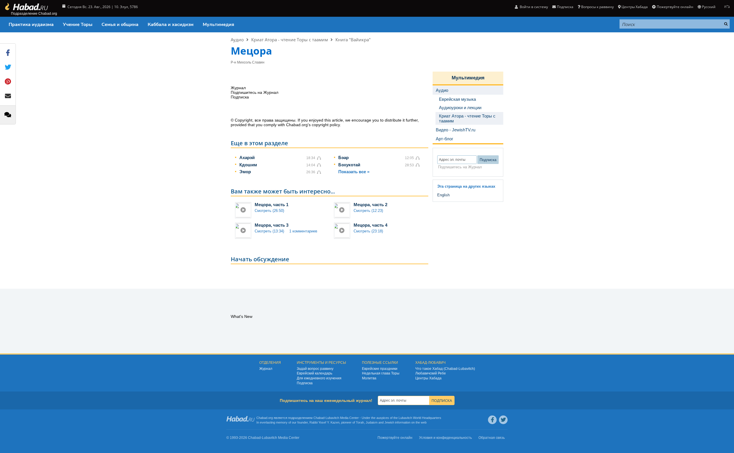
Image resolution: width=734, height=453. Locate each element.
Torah (360, 422)
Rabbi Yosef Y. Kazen (324, 422)
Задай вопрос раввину (315, 369)
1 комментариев (303, 231)
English (443, 195)
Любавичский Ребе (430, 373)
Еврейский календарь (314, 373)
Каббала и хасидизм (171, 24)
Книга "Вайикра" (353, 39)
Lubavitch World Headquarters (420, 418)
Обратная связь (491, 438)
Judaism (372, 422)
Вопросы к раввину (597, 6)
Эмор (245, 171)
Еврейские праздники (379, 369)
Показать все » (353, 171)
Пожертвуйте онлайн (675, 6)
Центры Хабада (428, 378)
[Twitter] (503, 419)
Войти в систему (533, 6)
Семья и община (120, 24)
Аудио (237, 39)
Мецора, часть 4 (370, 225)
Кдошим (248, 164)
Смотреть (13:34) (269, 231)
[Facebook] (492, 419)
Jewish (389, 422)
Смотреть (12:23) (368, 210)
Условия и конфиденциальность (445, 438)
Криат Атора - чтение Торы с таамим (289, 39)
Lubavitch (332, 418)
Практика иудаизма (31, 24)
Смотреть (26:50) (269, 210)
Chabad (319, 418)
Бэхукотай (349, 164)
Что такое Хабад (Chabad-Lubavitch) (445, 369)
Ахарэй (247, 157)
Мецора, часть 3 (271, 225)
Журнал (265, 369)
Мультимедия (218, 24)
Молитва (369, 378)
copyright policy (326, 124)
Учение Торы (77, 24)
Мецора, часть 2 (370, 204)
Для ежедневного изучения (319, 378)
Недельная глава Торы (380, 373)
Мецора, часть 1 (271, 204)
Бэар (343, 157)
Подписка (305, 383)
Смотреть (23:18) (368, 231)
